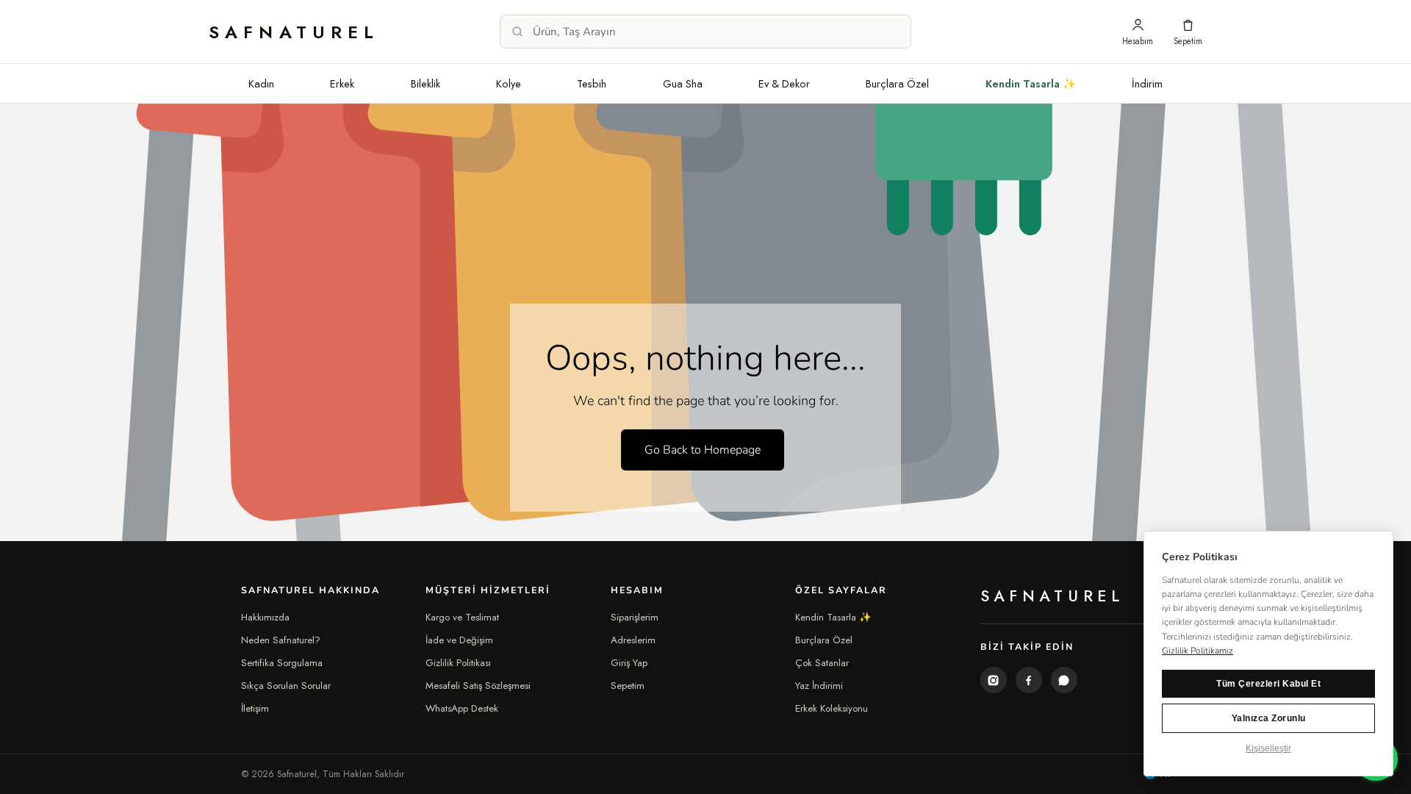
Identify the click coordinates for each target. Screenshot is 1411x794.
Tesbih (591, 83)
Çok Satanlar (822, 663)
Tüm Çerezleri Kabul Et (1268, 684)
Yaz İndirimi (819, 686)
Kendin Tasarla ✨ (1030, 83)
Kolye (508, 83)
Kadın (261, 83)
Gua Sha (683, 83)
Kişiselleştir (1268, 748)
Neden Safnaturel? (280, 640)
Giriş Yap (629, 663)
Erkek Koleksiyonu (831, 708)
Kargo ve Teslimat (462, 617)
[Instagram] (993, 680)
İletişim (255, 708)
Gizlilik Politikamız (1197, 651)
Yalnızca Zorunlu (1269, 718)
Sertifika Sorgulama (282, 663)
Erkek (342, 83)
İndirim (1147, 83)
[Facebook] (1029, 680)
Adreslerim (633, 640)
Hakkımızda (265, 617)
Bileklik (425, 83)
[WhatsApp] (1064, 680)
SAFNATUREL (294, 32)
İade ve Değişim (459, 640)
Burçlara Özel (897, 83)
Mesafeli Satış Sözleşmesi (478, 686)
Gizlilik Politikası (458, 663)
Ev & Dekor (784, 83)
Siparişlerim (634, 617)
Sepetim (628, 686)
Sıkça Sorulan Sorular (286, 686)
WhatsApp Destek (462, 708)
